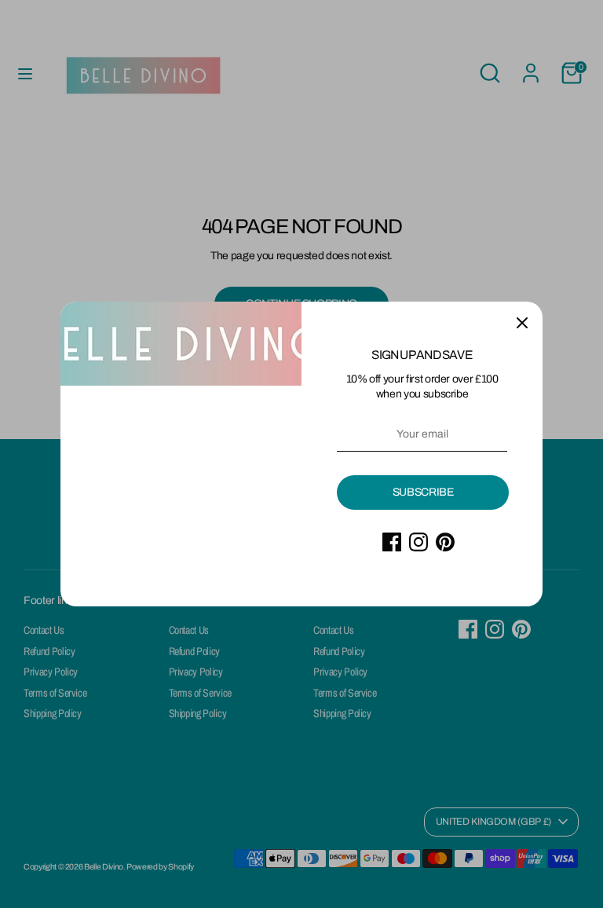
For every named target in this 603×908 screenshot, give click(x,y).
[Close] (522, 322)
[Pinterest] (445, 542)
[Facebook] (391, 542)
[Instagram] (418, 542)
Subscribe (423, 492)
